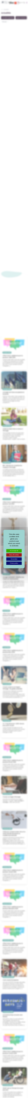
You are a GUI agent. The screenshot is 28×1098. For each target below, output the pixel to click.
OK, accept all (14, 551)
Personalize (14, 559)
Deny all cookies (14, 555)
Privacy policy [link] (14, 563)
